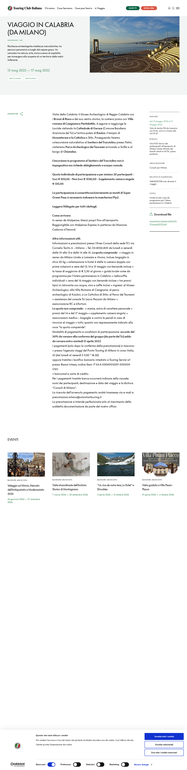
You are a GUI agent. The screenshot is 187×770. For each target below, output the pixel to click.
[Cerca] (173, 8)
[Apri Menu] (177, 8)
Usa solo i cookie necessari (164, 752)
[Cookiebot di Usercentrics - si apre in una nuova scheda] (18, 765)
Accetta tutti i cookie (164, 736)
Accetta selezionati (164, 744)
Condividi (13, 114)
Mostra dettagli (141, 764)
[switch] (77, 764)
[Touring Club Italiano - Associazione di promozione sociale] (25, 8)
